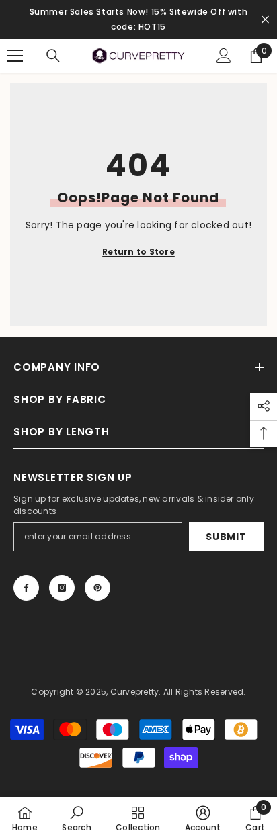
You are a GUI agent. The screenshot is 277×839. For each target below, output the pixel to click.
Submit (226, 536)
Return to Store (138, 251)
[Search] (53, 56)
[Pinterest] (97, 588)
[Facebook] (26, 588)
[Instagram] (62, 588)
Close (265, 20)
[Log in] (223, 55)
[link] (76, 818)
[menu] (15, 56)
